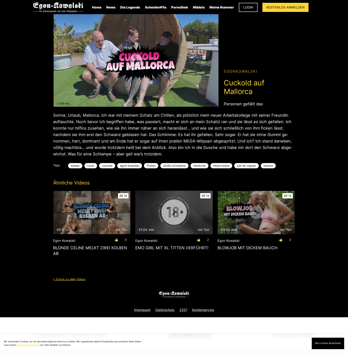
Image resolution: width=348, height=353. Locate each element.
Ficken (151, 165)
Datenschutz (165, 310)
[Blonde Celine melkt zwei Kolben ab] (91, 212)
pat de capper (246, 165)
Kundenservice (203, 310)
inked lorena (221, 165)
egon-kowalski (129, 165)
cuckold (107, 165)
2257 (183, 310)
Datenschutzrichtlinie (28, 345)
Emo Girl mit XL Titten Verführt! (171, 247)
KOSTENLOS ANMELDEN (285, 7)
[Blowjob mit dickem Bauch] (256, 212)
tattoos (268, 165)
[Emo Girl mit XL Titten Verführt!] (174, 212)
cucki (90, 165)
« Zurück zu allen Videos (69, 279)
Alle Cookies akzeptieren (328, 343)
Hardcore (199, 165)
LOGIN (248, 7)
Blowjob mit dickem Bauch (248, 247)
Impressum (142, 310)
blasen (75, 165)
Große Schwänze (174, 165)
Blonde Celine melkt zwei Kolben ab (90, 250)
